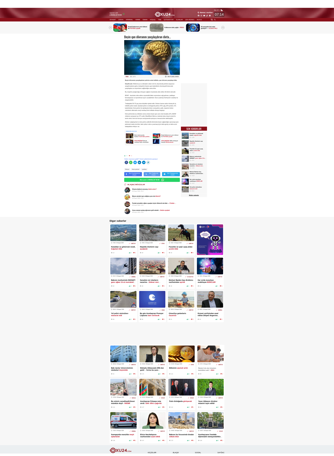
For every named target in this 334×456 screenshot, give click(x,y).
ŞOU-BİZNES (189, 20)
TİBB (159, 20)
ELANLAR (179, 20)
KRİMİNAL (129, 20)
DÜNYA (120, 20)
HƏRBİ (137, 20)
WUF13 (199, 20)
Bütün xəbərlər (194, 195)
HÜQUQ (152, 20)
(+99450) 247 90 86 (116, 15)
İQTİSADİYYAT (169, 20)
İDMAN (145, 20)
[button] (223, 27)
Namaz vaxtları (206, 12)
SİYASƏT (113, 20)
